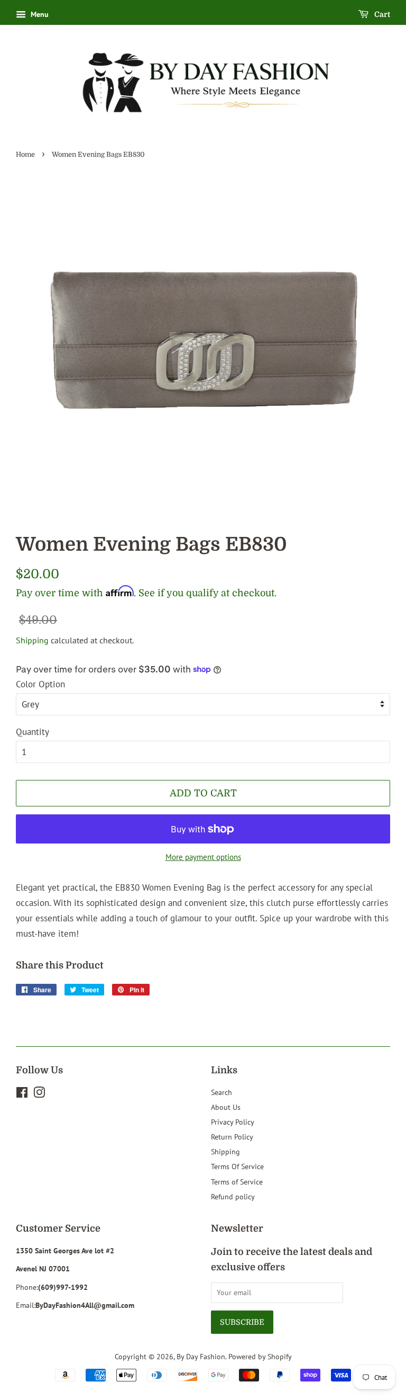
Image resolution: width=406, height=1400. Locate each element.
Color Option (40, 684)
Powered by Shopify (260, 1356)
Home (25, 154)
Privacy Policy (232, 1122)
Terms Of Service (237, 1166)
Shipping (32, 640)
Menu (39, 14)
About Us (226, 1107)
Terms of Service (237, 1182)
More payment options (203, 857)
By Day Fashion (201, 1356)
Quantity (32, 732)
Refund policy (233, 1196)
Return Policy (232, 1137)
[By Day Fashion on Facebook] (22, 1094)
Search (221, 1092)
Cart (381, 14)
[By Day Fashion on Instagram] (39, 1094)
